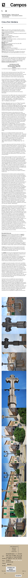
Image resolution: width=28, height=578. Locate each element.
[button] (14, 306)
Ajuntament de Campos (6, 14)
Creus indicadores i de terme (17, 15)
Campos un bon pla (15, 14)
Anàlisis (9, 564)
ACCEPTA (18, 575)
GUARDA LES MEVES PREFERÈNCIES (11, 569)
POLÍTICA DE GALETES (16, 560)
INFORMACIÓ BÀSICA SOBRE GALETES (14, 549)
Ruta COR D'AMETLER (6, 15)
